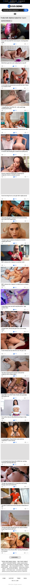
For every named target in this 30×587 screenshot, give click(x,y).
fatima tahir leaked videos (9, 561)
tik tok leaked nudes (10, 570)
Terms (18, 578)
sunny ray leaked (13, 567)
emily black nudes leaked (21, 570)
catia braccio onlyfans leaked (15, 564)
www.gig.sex (22, 1)
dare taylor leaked (22, 561)
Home (3, 578)
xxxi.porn (6, 1)
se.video (20, 2)
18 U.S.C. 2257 (15, 580)
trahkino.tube (14, 1)
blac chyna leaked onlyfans (16, 565)
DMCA (25, 578)
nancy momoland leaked (9, 563)
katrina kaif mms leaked (12, 568)
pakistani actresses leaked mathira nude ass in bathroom (14, 571)
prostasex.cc (12, 2)
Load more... (15, 557)
